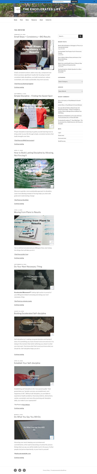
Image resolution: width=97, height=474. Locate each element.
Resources (34, 20)
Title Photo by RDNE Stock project (24, 140)
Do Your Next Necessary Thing (28, 266)
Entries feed (61, 135)
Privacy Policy (46, 470)
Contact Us (48, 20)
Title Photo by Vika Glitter (21, 200)
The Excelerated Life (42, 9)
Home (27, 20)
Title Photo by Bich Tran (21, 254)
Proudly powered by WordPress (58, 470)
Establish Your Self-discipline (27, 363)
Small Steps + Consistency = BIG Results (32, 37)
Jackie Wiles (61, 105)
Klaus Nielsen (26, 404)
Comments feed (62, 138)
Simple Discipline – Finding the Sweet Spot (33, 96)
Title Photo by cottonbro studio (23, 301)
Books (15, 20)
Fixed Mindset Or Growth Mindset (74, 105)
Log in (59, 132)
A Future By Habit (74, 117)
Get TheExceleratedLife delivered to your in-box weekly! (35, 1)
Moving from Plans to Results (27, 212)
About (41, 20)
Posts (21, 20)
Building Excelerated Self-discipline (30, 313)
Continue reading (19, 87)
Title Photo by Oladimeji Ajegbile (24, 83)
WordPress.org (61, 141)
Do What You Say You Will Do (27, 417)
